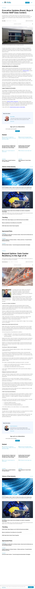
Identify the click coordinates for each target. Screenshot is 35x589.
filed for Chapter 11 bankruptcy (12, 101)
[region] (17, 587)
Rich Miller (4, 20)
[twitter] (17, 23)
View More (31, 166)
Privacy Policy (4, 587)
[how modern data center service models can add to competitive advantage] (17, 200)
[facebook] (14, 23)
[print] (32, 23)
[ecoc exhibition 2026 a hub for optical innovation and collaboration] (17, 177)
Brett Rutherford (5, 261)
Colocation (4, 7)
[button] (2, 2)
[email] (20, 23)
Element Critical (26, 70)
